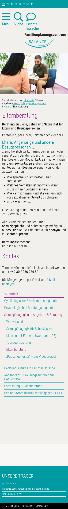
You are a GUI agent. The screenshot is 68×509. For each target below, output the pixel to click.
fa (24, 4)
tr (32, 4)
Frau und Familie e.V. (12, 494)
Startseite (29, 100)
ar (20, 4)
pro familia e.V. (9, 483)
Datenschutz (42, 505)
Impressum (27, 505)
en (8, 4)
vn (28, 4)
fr (12, 4)
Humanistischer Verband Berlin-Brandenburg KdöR (26, 488)
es (15, 4)
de (3, 4)
